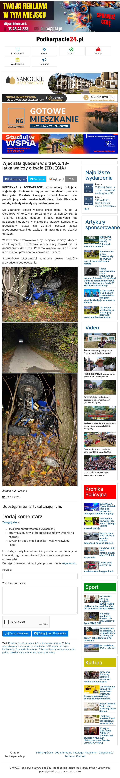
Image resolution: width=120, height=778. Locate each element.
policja (5, 652)
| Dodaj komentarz (17, 633)
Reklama (44, 63)
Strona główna (44, 752)
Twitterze (38, 179)
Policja (98, 53)
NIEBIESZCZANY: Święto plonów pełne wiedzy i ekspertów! (99, 375)
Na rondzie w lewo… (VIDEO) (107, 646)
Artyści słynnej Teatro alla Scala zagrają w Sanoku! (107, 707)
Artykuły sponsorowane (102, 224)
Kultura (93, 662)
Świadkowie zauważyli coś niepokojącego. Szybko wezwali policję (100, 523)
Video (92, 328)
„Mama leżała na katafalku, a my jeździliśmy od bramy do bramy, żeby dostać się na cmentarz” (99, 634)
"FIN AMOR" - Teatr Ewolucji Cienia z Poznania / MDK (100, 203)
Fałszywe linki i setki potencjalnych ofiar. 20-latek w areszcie (99, 553)
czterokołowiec (38, 646)
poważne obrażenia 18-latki (23, 652)
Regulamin (91, 752)
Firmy (44, 53)
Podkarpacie (8, 649)
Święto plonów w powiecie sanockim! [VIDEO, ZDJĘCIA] (98, 450)
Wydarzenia (17, 63)
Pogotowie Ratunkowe (26, 649)
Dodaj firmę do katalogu (68, 752)
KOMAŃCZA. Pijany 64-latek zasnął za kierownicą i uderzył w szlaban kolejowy (99, 508)
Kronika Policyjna (96, 491)
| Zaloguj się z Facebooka (51, 633)
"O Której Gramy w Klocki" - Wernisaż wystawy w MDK (105, 189)
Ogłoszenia (17, 53)
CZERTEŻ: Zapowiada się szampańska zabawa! (96, 474)
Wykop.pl (58, 179)
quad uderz (49, 652)
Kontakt (80, 756)
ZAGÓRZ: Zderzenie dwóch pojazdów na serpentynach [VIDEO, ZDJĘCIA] (97, 400)
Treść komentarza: (14, 583)
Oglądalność (106, 752)
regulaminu (69, 563)
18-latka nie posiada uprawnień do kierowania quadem (34, 643)
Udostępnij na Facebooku (17, 179)
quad (40, 652)
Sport (71, 53)
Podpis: (7, 569)
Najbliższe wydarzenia (99, 175)
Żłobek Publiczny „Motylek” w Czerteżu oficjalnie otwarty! (98, 351)
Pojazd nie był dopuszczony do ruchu (57, 649)
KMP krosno (53, 646)
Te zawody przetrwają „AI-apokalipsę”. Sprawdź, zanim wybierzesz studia (100, 312)
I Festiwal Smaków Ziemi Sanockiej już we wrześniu (107, 719)
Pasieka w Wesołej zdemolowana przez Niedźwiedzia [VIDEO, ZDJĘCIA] (99, 426)
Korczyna (64, 646)
